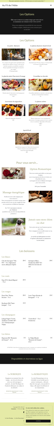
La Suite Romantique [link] (19, 418)
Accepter (38, 421)
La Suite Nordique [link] (9, 418)
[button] (51, 5)
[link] (10, 6)
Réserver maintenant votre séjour (14, 392)
